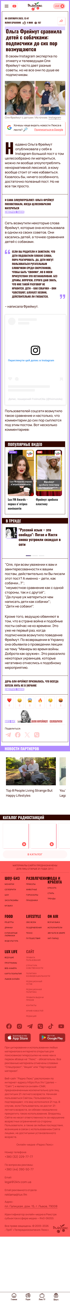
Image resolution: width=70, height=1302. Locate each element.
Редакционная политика (34, 990)
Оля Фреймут (40, 721)
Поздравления (34, 927)
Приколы (30, 884)
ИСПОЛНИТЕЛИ (55, 927)
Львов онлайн (12, 979)
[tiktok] (50, 1026)
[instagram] (19, 1026)
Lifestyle (33, 916)
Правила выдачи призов (35, 998)
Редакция (31, 1016)
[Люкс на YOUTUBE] (14, 6)
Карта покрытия (13, 973)
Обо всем (31, 922)
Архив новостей (34, 1010)
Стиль (51, 893)
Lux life (11, 951)
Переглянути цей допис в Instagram (31, 360)
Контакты (31, 1005)
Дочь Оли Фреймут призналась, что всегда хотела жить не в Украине (31, 683)
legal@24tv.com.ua (18, 1182)
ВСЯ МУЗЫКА (54, 922)
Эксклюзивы (11, 900)
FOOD (9, 916)
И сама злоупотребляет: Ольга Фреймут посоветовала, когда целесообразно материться (29, 204)
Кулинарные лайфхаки (11, 934)
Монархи (9, 884)
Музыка (9, 905)
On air (53, 916)
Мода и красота (55, 880)
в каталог (35, 854)
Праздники (32, 900)
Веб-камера (11, 968)
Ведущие (9, 957)
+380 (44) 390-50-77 (19, 1169)
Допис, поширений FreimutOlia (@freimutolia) (35, 398)
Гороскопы (32, 895)
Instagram (55, 117)
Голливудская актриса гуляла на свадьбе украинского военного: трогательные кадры (37, 537)
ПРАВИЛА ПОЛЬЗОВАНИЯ (33, 958)
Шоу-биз (10, 721)
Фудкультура (11, 941)
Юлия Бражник (13, 23)
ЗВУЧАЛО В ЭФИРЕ (56, 933)
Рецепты (9, 922)
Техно (29, 933)
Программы (11, 963)
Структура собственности (34, 966)
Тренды (51, 898)
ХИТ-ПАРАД (53, 938)
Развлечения (35, 878)
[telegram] (8, 734)
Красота (52, 888)
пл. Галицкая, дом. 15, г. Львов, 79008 (31, 1206)
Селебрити (56, 721)
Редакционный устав (34, 982)
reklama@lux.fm (16, 1194)
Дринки (9, 927)
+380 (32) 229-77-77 (19, 1157)
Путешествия (33, 938)
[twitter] (27, 734)
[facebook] (17, 734)
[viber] (36, 734)
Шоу (7, 895)
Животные (31, 889)
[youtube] (61, 1026)
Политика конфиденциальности (35, 974)
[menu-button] (6, 6)
